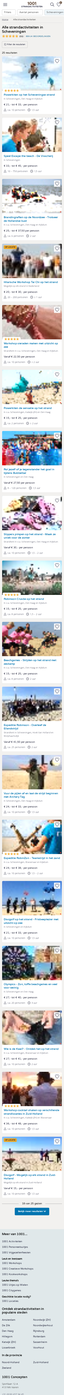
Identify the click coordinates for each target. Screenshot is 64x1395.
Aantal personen (29, 12)
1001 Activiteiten (12, 1241)
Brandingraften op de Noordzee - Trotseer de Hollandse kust (31, 219)
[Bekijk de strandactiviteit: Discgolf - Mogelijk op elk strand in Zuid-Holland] (32, 1154)
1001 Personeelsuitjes (15, 1247)
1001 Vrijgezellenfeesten (16, 1252)
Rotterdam (39, 1336)
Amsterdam (8, 1320)
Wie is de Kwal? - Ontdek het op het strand (31, 1049)
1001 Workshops (12, 1263)
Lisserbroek (8, 1347)
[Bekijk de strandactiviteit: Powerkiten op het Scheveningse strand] (32, 73)
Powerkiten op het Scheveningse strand (29, 94)
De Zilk (6, 1325)
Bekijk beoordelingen (38, 36)
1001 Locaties (10, 1301)
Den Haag (7, 1331)
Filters (7, 12)
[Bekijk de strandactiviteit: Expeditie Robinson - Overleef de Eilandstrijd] (32, 704)
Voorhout (38, 1347)
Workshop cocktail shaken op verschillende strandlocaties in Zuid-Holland (31, 1112)
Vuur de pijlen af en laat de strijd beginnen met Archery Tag (31, 795)
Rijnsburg (38, 1331)
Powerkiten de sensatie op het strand (28, 408)
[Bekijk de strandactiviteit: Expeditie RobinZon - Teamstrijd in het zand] (32, 837)
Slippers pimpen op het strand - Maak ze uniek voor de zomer (30, 536)
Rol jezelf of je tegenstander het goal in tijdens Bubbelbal (29, 471)
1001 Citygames (11, 1290)
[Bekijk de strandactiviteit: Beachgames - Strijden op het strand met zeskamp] (32, 639)
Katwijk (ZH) (9, 1342)
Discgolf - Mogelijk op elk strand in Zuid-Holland (30, 1177)
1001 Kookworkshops (14, 1274)
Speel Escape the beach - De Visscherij (28, 156)
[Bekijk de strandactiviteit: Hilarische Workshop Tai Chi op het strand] (32, 261)
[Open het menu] (5, 5)
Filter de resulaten (15, 44)
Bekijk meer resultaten (31, 1211)
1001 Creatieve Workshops (17, 1268)
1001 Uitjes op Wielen (15, 1285)
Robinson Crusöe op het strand (24, 599)
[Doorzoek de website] (52, 5)
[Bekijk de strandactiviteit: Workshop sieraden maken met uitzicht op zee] (32, 322)
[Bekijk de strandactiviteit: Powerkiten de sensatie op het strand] (32, 387)
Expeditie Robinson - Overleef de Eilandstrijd (25, 727)
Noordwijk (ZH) (42, 1320)
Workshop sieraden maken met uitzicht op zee (31, 345)
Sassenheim (40, 1342)
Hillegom (7, 1336)
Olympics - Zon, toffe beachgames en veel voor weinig (30, 986)
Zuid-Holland (41, 1362)
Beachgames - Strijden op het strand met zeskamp (30, 662)
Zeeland (6, 1368)
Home (5, 19)
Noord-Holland (11, 1362)
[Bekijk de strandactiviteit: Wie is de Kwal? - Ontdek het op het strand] (32, 1028)
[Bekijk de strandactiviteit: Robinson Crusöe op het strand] (32, 578)
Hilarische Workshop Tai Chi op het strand (31, 282)
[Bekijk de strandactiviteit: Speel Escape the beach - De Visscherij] (32, 135)
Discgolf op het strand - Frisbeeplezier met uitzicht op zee (31, 921)
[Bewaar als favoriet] (57, 61)
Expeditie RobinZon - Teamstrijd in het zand (32, 858)
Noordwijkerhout (43, 1325)
